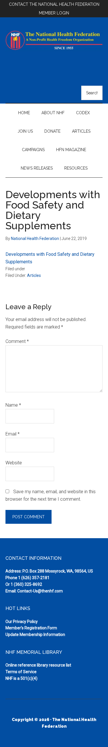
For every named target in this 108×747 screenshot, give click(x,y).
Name (13, 405)
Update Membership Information (35, 634)
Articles (34, 275)
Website (13, 463)
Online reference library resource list (38, 665)
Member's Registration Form (31, 628)
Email (12, 434)
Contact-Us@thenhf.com (40, 591)
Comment (17, 341)
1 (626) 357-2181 (34, 577)
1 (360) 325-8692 (26, 584)
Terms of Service (21, 671)
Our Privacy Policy (21, 621)
